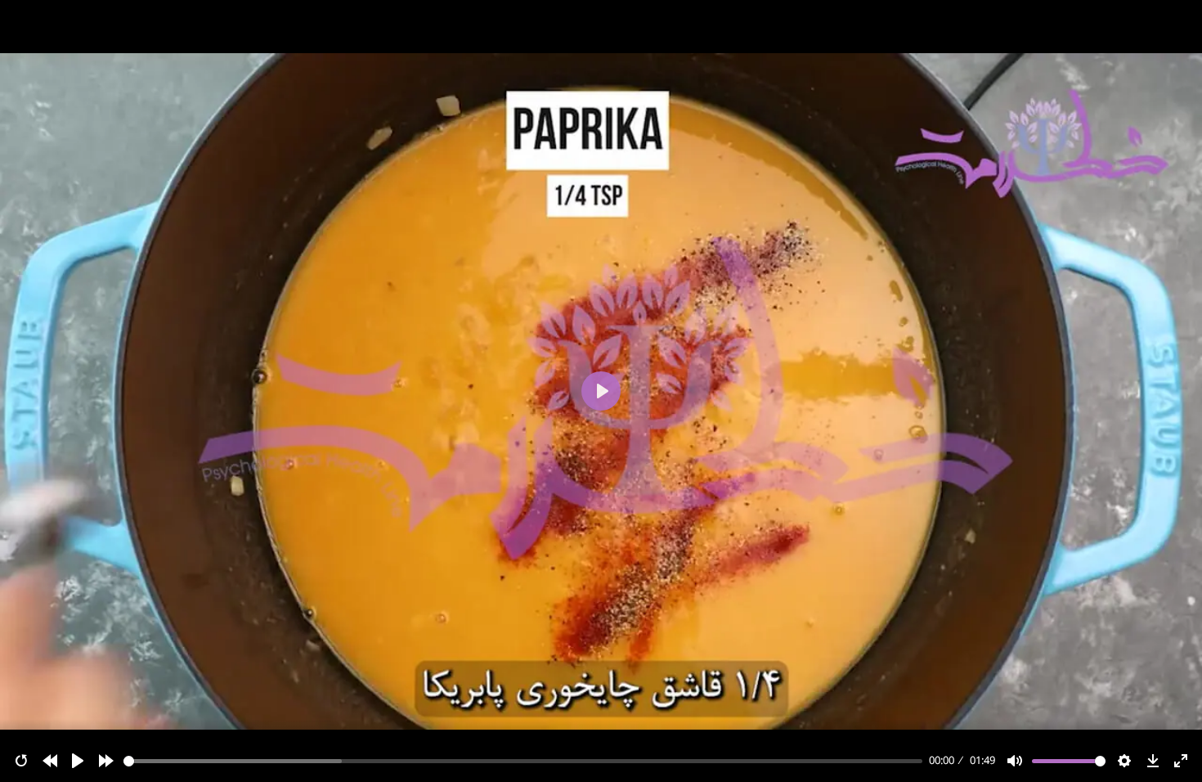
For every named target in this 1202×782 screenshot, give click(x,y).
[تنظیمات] (1124, 761)
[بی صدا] (1015, 761)
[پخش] (78, 761)
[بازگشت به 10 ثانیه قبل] (50, 761)
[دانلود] (1153, 761)
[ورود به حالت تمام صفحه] (1181, 761)
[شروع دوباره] (21, 761)
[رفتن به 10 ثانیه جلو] (106, 761)
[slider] (523, 761)
